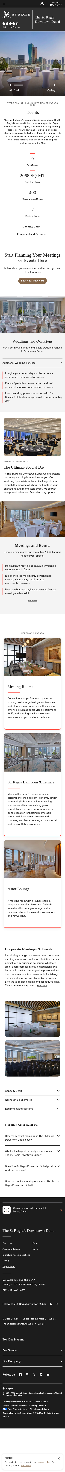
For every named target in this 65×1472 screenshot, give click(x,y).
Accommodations (11, 1249)
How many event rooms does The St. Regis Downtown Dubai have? (29, 1137)
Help (5, 1417)
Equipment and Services (31, 234)
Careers (27, 1402)
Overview (7, 1243)
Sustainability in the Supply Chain (17, 1413)
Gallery (51, 90)
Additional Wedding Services (19, 362)
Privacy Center (37, 1405)
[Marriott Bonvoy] (54, 4)
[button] (42, 3)
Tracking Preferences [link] (12, 1402)
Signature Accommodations (16, 1255)
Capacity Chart (31, 226)
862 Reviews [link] (14, 27)
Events (35, 1243)
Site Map (39, 1413)
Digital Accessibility (38, 1409)
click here (26, 1465)
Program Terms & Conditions (15, 1405)
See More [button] (41, 143)
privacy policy (43, 1462)
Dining (6, 1260)
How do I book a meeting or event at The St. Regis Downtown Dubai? (30, 1183)
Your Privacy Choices (17, 1409)
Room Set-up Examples (18, 1099)
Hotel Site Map (53, 1413)
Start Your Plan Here (32, 280)
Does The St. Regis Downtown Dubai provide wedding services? (30, 1168)
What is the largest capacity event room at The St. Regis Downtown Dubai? (29, 1153)
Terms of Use (40, 1402)
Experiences (9, 1266)
